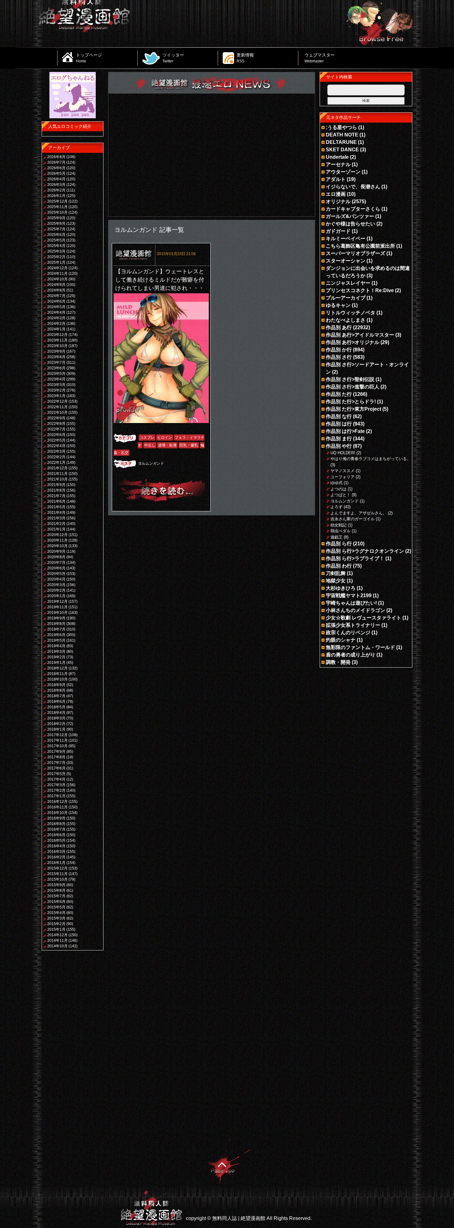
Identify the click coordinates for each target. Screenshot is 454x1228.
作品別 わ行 (339, 565)
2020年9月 (56, 551)
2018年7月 (56, 696)
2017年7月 (56, 763)
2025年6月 (56, 235)
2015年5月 (56, 907)
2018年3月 (56, 718)
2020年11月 (57, 540)
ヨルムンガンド (151, 463)
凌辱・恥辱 (167, 445)
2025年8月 (56, 223)
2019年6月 (56, 635)
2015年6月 (56, 901)
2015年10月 (57, 879)
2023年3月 (56, 385)
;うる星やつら (341, 127)
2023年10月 (57, 346)
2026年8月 (56, 157)
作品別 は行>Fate (345, 431)
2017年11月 (57, 740)
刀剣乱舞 (336, 573)
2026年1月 (56, 196)
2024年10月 (57, 279)
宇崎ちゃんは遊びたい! (351, 603)
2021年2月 (56, 524)
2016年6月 (56, 835)
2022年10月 (57, 412)
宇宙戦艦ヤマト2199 (349, 595)
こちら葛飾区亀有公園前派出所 (360, 246)
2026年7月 (56, 162)
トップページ (89, 58)
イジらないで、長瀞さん (353, 186)
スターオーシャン (345, 260)
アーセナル (338, 164)
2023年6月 (56, 368)
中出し (149, 445)
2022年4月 (56, 446)
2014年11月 (57, 940)
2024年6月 (56, 301)
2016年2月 (56, 857)
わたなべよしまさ (345, 320)
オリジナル (338, 201)
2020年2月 (56, 590)
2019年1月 (56, 662)
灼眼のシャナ (340, 640)
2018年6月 (56, 701)
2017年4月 (56, 779)
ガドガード (338, 231)
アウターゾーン (343, 171)
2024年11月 (57, 273)
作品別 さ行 (339, 357)
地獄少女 (336, 580)
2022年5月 (56, 440)
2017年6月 (56, 768)
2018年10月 (57, 679)
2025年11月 (57, 207)
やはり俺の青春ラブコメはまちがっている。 (370, 458)
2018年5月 (56, 707)
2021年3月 (56, 518)
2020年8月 (56, 557)
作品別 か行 (339, 349)
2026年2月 (56, 190)
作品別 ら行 (339, 543)
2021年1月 (56, 529)
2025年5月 (56, 240)
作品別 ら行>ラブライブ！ (355, 558)
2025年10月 (57, 212)
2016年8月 (56, 824)
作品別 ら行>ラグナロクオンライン (365, 551)
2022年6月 (56, 435)
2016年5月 (56, 840)
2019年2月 (56, 657)
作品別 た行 (339, 394)
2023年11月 (57, 340)
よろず (336, 507)
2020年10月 (57, 546)
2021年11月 (57, 474)
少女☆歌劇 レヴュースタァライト (363, 617)
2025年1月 (56, 262)
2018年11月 (57, 674)
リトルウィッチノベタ (350, 312)
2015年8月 (56, 890)
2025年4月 (56, 246)
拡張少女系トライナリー (353, 625)
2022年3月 (56, 451)
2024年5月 (56, 307)
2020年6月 (56, 568)
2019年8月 (56, 624)
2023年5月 (56, 373)
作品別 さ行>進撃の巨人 (352, 386)
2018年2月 (56, 724)
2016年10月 (57, 813)
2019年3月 (56, 651)
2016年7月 (56, 829)
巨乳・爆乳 (188, 445)
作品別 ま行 (339, 438)
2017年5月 (56, 774)
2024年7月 (56, 296)
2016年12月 (57, 801)
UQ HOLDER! (342, 453)
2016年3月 (56, 851)
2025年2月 (56, 257)
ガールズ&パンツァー (350, 216)
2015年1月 (56, 929)
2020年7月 (56, 562)
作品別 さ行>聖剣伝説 (350, 379)
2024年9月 (56, 285)
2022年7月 (56, 429)
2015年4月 (56, 913)
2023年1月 (56, 396)
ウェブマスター (320, 58)
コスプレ (147, 437)
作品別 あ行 (339, 327)
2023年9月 (56, 351)
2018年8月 (56, 690)
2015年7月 (56, 896)
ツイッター (173, 58)
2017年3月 (56, 785)
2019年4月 (56, 646)
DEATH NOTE (342, 134)
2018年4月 (56, 712)
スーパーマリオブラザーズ (355, 253)
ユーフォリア (342, 477)
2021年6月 (56, 501)
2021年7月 (56, 496)
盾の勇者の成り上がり (350, 654)
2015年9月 (56, 885)
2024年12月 (57, 268)
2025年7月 (56, 229)
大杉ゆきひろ (340, 588)
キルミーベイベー (345, 238)
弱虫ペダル (340, 531)
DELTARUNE (341, 142)
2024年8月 (56, 290)
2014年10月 (57, 946)
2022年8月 (56, 423)
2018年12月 (57, 668)
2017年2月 (56, 790)
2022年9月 (56, 418)
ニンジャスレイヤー (348, 283)
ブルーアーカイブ (345, 297)
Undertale (337, 157)
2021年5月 (56, 507)
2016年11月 (57, 807)
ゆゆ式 (336, 482)
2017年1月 (56, 796)
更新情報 (245, 58)
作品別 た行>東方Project (353, 409)
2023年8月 (56, 357)
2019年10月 (57, 612)
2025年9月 (56, 218)
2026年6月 (56, 168)
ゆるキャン (338, 305)
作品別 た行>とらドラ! (351, 401)
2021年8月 (56, 490)
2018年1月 (56, 729)
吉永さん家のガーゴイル (352, 519)
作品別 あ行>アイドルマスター (360, 334)
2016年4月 (56, 846)
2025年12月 (57, 201)
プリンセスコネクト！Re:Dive (360, 290)
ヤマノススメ (342, 470)
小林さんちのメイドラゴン (355, 610)
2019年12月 (57, 601)
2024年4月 (56, 312)
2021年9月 (56, 485)
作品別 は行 (339, 423)
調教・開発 (338, 662)
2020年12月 (57, 535)
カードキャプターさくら (353, 209)
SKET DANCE (342, 149)
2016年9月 (56, 818)
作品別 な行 (339, 416)
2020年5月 (56, 574)
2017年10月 (57, 746)
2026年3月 (56, 184)
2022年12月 (57, 401)
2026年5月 (56, 173)
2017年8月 (56, 757)
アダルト (336, 179)
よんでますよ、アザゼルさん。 (358, 513)
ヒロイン (164, 437)
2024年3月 (56, 318)
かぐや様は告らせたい (350, 223)
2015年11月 (57, 874)
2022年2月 (56, 457)
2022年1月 (56, 462)
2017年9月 (56, 751)
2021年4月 (56, 512)
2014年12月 (57, 935)
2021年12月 (57, 468)
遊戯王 (336, 537)
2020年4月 (56, 579)
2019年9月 (56, 618)
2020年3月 (56, 585)
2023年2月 (56, 390)
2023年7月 (56, 362)
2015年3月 (56, 918)
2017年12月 (57, 735)
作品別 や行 (339, 446)
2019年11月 (57, 607)
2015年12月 (57, 868)
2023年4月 (56, 379)
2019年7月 (56, 629)
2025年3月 (56, 251)
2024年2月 (56, 323)
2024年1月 (56, 329)
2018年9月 (56, 685)
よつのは (338, 489)
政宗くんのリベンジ (348, 632)
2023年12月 (57, 335)
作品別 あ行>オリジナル (352, 342)
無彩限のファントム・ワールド (360, 647)
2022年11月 (57, 407)
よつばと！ (340, 494)
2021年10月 (57, 479)
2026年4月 (56, 179)
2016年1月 (56, 863)
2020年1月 (56, 596)
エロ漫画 (336, 194)
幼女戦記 (338, 525)
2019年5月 (56, 640)
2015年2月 (56, 924)
